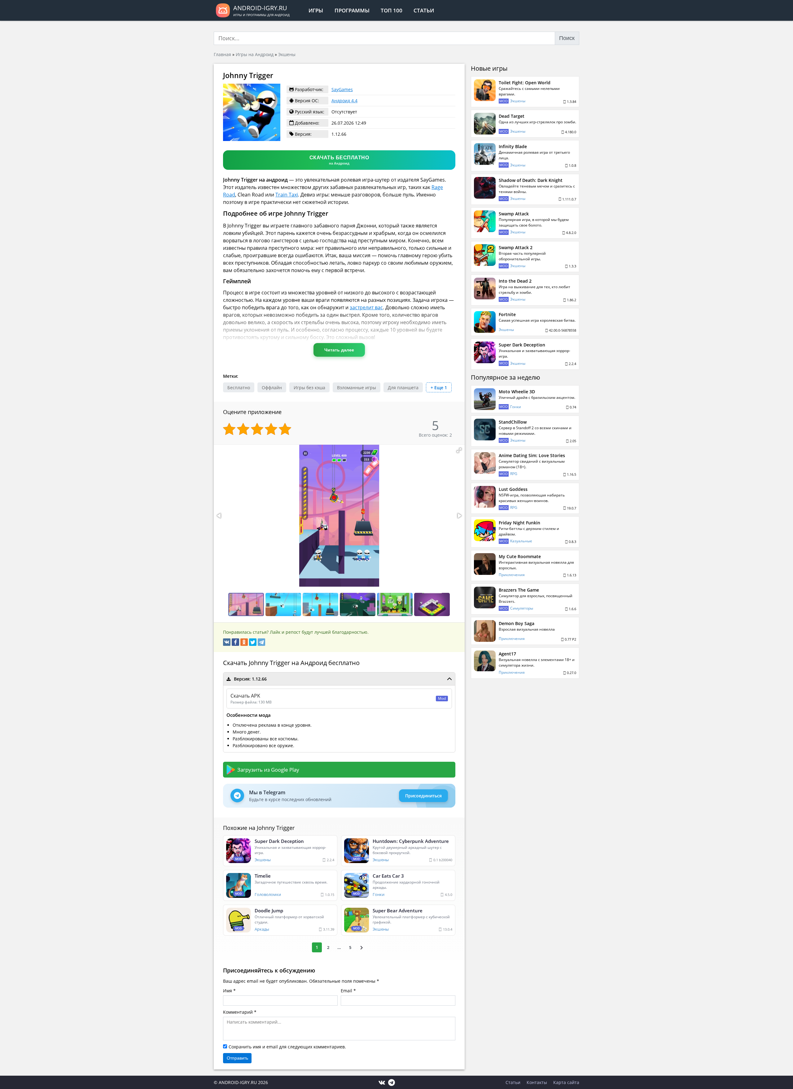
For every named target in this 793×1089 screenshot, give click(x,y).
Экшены (287, 54)
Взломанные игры (356, 387)
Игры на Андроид (255, 54)
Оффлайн (272, 387)
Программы (352, 10)
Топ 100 (391, 10)
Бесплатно (238, 387)
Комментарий (238, 1012)
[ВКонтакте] (226, 642)
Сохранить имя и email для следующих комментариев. (287, 1047)
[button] (459, 450)
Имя (227, 991)
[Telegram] (261, 642)
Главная (222, 54)
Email (346, 991)
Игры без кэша (309, 387)
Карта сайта (566, 1082)
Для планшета (403, 387)
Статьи (424, 10)
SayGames (342, 89)
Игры (316, 10)
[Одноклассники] (244, 642)
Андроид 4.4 (344, 101)
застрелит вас (366, 307)
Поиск (567, 38)
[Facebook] (235, 642)
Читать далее (339, 349)
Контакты (537, 1082)
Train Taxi (286, 194)
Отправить (237, 1058)
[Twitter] (252, 642)
